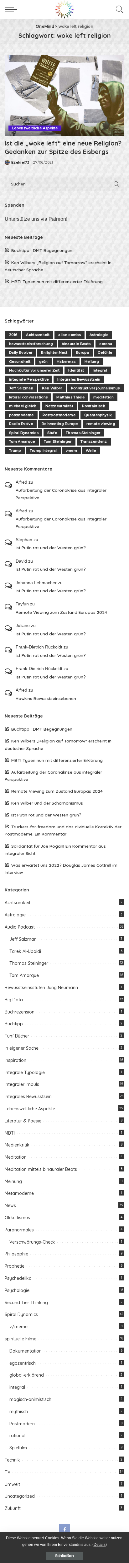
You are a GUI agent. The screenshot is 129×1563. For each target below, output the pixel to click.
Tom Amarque (22, 441)
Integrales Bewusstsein (79, 379)
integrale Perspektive (29, 379)
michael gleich (23, 406)
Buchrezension (19, 1012)
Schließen (64, 1555)
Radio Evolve (21, 424)
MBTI (10, 1133)
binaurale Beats (76, 344)
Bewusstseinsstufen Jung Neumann (41, 987)
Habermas (66, 361)
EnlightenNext (54, 352)
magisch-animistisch (30, 1399)
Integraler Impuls (22, 1084)
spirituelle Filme (20, 1339)
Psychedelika (18, 1278)
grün (43, 361)
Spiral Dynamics (24, 433)
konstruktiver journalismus (95, 388)
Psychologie (17, 1290)
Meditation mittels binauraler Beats (41, 1169)
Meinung (13, 1181)
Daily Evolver (20, 352)
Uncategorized (20, 1496)
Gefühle (105, 352)
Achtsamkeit (37, 335)
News (10, 1205)
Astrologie (99, 335)
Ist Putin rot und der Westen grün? (51, 547)
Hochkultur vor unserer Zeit (34, 370)
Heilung (92, 361)
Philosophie (16, 1254)
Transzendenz (93, 441)
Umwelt (12, 1484)
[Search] (118, 9)
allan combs (69, 335)
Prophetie (14, 1266)
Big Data (14, 1000)
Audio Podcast (20, 927)
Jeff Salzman (21, 388)
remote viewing (100, 424)
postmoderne (21, 415)
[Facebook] (64, 1529)
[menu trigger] (12, 9)
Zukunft (13, 1508)
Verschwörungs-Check (32, 1242)
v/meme (18, 1326)
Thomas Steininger (83, 433)
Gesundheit (19, 361)
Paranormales (19, 1230)
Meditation (16, 1157)
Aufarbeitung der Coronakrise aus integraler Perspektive (61, 493)
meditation (103, 397)
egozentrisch (22, 1363)
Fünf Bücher (17, 1036)
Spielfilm (18, 1448)
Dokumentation (25, 1351)
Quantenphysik (98, 415)
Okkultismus (17, 1217)
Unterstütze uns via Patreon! (36, 219)
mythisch (18, 1411)
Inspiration (15, 1060)
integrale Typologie (25, 1072)
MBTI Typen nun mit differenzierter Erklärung (57, 281)
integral (17, 1387)
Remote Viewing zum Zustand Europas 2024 (61, 612)
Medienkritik (17, 1145)
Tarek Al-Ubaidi (25, 951)
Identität (76, 370)
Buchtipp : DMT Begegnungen (41, 250)
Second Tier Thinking (26, 1302)
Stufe (52, 433)
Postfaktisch (93, 406)
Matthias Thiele (70, 397)
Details (100, 1544)
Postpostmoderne (59, 415)
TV (7, 1472)
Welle (91, 450)
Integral (100, 370)
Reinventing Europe (60, 424)
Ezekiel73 (20, 162)
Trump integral (43, 450)
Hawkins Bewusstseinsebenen (46, 698)
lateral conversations (28, 397)
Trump (15, 450)
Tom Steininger (58, 441)
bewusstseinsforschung (31, 344)
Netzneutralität (59, 406)
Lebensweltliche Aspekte (35, 128)
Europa (82, 352)
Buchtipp (14, 1024)
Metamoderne (19, 1193)
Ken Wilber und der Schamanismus (47, 803)
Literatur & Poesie (23, 1121)
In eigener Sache (22, 1048)
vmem (71, 450)
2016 (13, 335)
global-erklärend (26, 1375)
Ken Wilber (52, 388)
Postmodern (22, 1424)
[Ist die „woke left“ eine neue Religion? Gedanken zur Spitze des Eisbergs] (64, 95)
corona (105, 344)
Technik (12, 1460)
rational (17, 1435)
